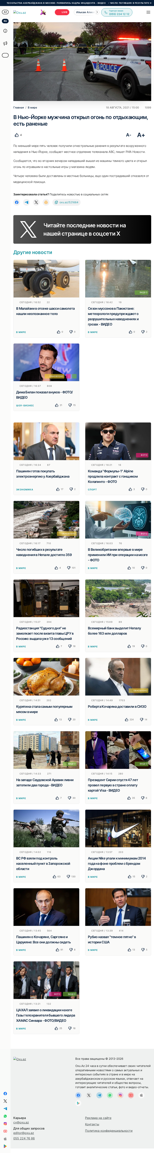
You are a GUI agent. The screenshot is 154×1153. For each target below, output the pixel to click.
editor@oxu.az (23, 1133)
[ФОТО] (118, 441)
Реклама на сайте (98, 1118)
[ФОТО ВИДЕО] (46, 980)
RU (5, 21)
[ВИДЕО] (118, 278)
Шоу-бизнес (25, 405)
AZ (5, 12)
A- (128, 135)
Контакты (92, 1124)
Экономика (24, 489)
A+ (141, 135)
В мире (21, 332)
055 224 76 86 (24, 1138)
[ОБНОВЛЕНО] (46, 362)
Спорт (92, 489)
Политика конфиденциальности (109, 1131)
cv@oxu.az (21, 1122)
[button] (97, 12)
